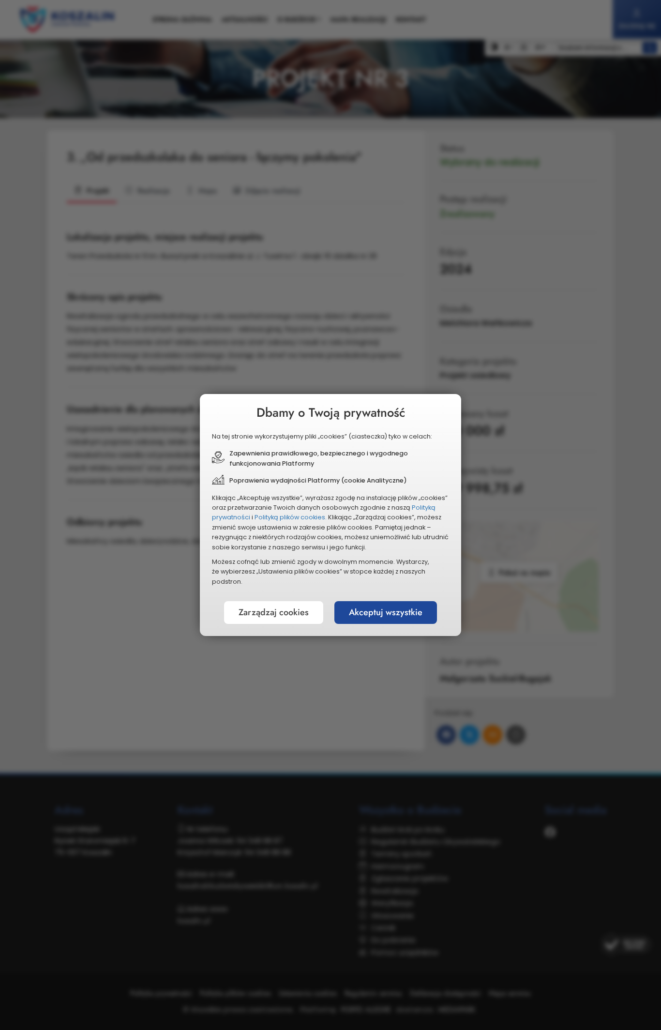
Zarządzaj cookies (274, 612)
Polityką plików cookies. (291, 517)
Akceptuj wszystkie (385, 612)
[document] (330, 515)
